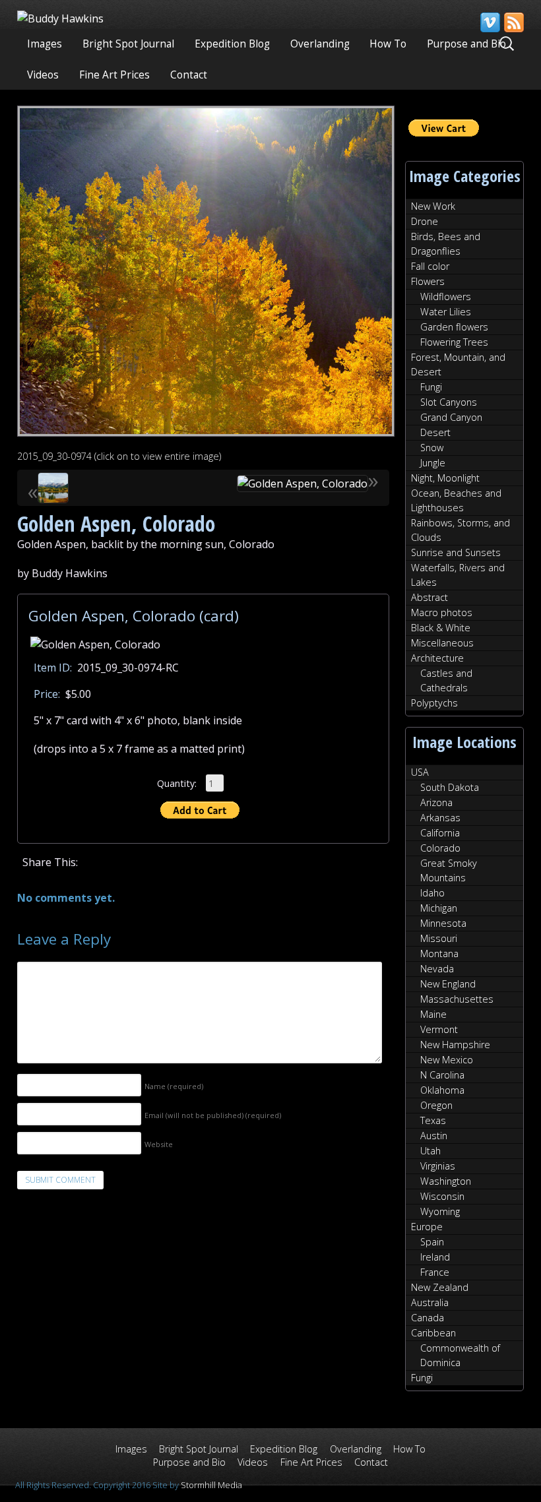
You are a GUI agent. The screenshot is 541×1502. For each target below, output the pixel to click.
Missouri (438, 938)
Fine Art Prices (114, 75)
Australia (430, 1302)
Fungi (431, 387)
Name (173, 1086)
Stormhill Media (211, 1485)
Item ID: (53, 667)
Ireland (435, 1257)
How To (387, 44)
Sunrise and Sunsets (456, 552)
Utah (430, 1150)
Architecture (437, 658)
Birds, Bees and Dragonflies (445, 243)
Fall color (430, 266)
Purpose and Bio (466, 44)
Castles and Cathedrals (446, 680)
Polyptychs (434, 703)
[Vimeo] (489, 22)
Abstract (429, 597)
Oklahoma (442, 1090)
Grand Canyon (451, 417)
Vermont (439, 1029)
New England (448, 984)
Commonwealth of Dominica (460, 1355)
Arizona (436, 802)
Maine (433, 1014)
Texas (433, 1120)
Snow (431, 447)
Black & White (440, 627)
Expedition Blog (232, 44)
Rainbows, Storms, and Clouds (460, 530)
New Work (433, 206)
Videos (43, 75)
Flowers (428, 281)
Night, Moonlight (445, 478)
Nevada (437, 968)
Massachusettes (456, 999)
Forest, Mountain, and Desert (458, 364)
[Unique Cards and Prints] (60, 18)
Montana (439, 953)
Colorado (440, 848)
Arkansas (440, 817)
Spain (432, 1242)
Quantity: (177, 783)
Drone (424, 221)
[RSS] (513, 22)
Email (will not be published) (212, 1115)
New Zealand (439, 1287)
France (434, 1272)
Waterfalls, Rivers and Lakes (458, 574)
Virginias (437, 1166)
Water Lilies (445, 311)
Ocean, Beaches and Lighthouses (456, 500)
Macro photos (441, 612)
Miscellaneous (442, 643)
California (440, 833)
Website (158, 1144)
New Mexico (446, 1059)
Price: (47, 694)
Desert (435, 432)
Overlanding (320, 44)
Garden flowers (454, 327)
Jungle (432, 462)
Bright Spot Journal (128, 44)
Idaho (432, 893)
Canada (427, 1317)
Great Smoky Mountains (448, 870)
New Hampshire (455, 1044)
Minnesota (443, 923)
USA (420, 772)
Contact (188, 75)
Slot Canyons (448, 402)
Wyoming (440, 1211)
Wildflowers (445, 296)
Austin (433, 1135)
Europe (427, 1226)
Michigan (438, 908)
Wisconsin (442, 1196)
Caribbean (433, 1333)
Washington (445, 1181)
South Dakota (449, 787)
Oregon (436, 1105)
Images (44, 44)
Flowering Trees (454, 342)
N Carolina (442, 1075)
